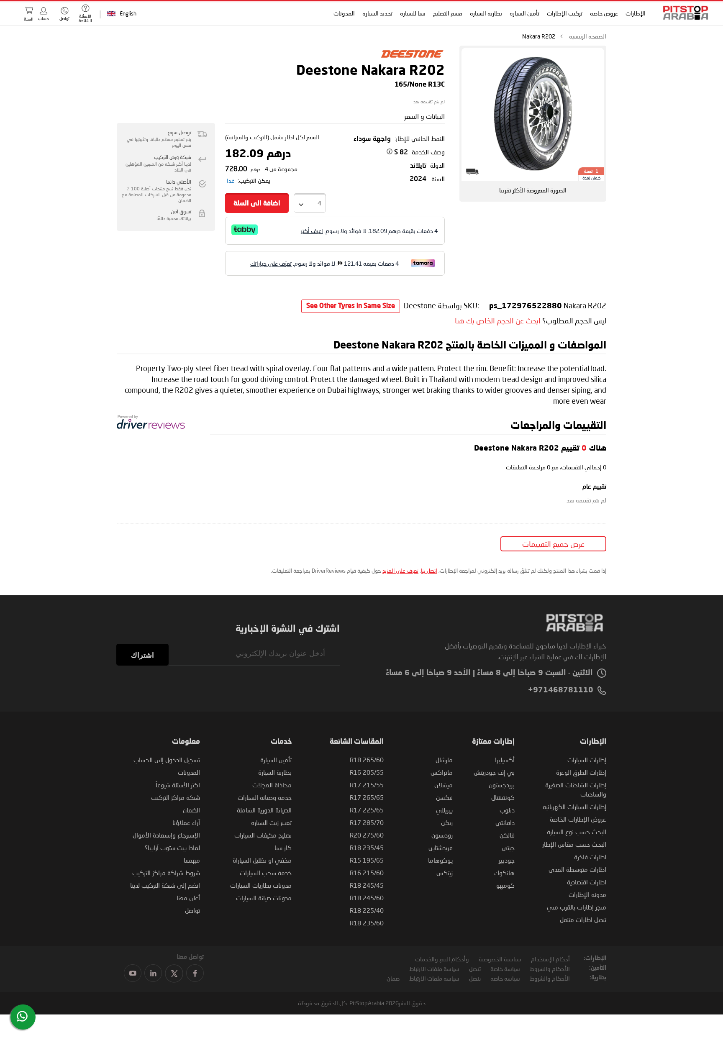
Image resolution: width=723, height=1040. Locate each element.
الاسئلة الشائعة (85, 18)
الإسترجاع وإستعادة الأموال (166, 835)
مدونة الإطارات (587, 894)
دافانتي (505, 822)
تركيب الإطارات (564, 13)
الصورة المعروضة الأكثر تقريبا (533, 190)
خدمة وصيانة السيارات (265, 797)
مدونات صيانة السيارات (264, 898)
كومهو (505, 885)
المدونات (343, 13)
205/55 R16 (367, 772)
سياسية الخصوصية (500, 959)
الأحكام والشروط (550, 968)
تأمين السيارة (524, 13)
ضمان (393, 978)
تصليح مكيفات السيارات (263, 835)
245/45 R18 (367, 885)
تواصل (192, 910)
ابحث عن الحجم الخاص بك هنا (498, 320)
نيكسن (444, 797)
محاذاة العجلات (272, 785)
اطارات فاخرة (590, 857)
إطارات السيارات (586, 759)
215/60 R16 (367, 872)
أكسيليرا (505, 759)
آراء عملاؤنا (186, 822)
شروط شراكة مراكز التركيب (166, 872)
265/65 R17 (367, 797)
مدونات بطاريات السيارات (261, 885)
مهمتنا (192, 860)
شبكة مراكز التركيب (175, 797)
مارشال (444, 759)
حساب (43, 18)
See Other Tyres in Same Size (350, 306)
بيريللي (444, 810)
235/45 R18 (367, 847)
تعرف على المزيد (400, 570)
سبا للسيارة (412, 13)
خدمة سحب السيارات (266, 872)
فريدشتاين (440, 847)
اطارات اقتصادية (586, 882)
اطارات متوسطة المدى (577, 869)
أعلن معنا (188, 898)
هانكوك (504, 872)
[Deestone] (412, 60)
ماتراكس (442, 772)
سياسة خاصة (505, 968)
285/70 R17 (367, 822)
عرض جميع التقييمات (553, 543)
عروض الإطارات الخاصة (578, 819)
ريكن (447, 822)
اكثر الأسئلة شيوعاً (178, 785)
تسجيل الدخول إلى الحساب (166, 759)
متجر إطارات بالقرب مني (576, 907)
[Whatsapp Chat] (22, 1016)
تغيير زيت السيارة (271, 822)
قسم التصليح (447, 13)
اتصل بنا (429, 570)
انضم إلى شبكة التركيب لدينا (165, 885)
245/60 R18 (367, 898)
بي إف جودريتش (494, 772)
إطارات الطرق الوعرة (581, 772)
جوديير (507, 860)
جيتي (508, 847)
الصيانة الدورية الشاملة (264, 810)
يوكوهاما (440, 860)
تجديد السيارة (377, 13)
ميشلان (443, 785)
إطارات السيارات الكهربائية (574, 806)
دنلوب (507, 810)
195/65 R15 (367, 860)
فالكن (507, 835)
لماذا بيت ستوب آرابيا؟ (172, 847)
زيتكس (444, 872)
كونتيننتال (503, 797)
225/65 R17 (367, 810)
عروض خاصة (604, 13)
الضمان (191, 810)
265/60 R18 (367, 759)
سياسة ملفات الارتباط (434, 968)
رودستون (442, 835)
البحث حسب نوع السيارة (576, 831)
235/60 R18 (367, 923)
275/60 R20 (367, 835)
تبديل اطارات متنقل (583, 919)
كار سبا (283, 847)
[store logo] (682, 12)
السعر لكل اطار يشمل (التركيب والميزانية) (272, 137)
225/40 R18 (367, 910)
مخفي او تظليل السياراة (262, 860)
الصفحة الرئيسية (587, 36)
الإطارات (635, 13)
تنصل (475, 968)
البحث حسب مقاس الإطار (574, 844)
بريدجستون (502, 785)
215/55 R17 (367, 785)
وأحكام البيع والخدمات (442, 959)
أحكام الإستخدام (550, 959)
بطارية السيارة (485, 13)
